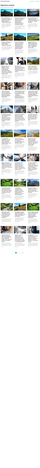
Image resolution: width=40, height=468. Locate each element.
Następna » (22, 252)
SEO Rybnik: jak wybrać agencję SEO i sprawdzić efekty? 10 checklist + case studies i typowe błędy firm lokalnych (20, 214)
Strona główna (37, 1)
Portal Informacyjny (5, 1)
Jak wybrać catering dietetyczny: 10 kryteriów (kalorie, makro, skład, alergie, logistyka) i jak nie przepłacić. (33, 190)
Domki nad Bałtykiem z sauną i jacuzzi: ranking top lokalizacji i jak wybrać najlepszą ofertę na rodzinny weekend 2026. (7, 20)
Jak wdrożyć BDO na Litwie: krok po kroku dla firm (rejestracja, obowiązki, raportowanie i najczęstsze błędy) (20, 140)
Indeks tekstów (32, 1)
